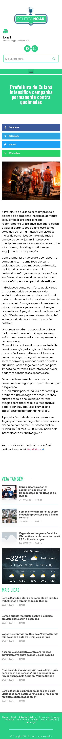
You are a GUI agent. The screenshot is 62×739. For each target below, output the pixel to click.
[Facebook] (27, 48)
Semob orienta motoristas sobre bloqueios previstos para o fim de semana (39, 514)
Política (38, 499)
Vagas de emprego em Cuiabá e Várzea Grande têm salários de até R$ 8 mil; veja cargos (39, 536)
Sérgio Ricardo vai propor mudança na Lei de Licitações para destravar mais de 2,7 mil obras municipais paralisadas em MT (30, 693)
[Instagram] (34, 48)
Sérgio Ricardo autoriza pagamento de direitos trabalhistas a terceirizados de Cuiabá (37, 491)
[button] (31, 71)
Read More (34, 449)
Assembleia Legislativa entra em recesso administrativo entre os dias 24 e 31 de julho (28, 653)
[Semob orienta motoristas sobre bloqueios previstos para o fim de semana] (9, 522)
